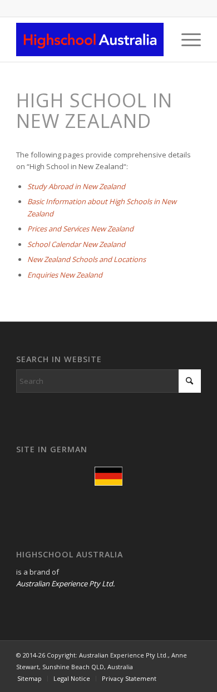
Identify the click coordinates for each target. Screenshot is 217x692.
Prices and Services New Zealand (80, 229)
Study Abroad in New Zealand (76, 186)
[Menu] (185, 39)
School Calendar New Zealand (76, 244)
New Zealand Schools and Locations (86, 259)
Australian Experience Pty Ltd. (65, 584)
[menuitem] (185, 39)
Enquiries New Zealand (64, 275)
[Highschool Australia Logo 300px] (90, 39)
